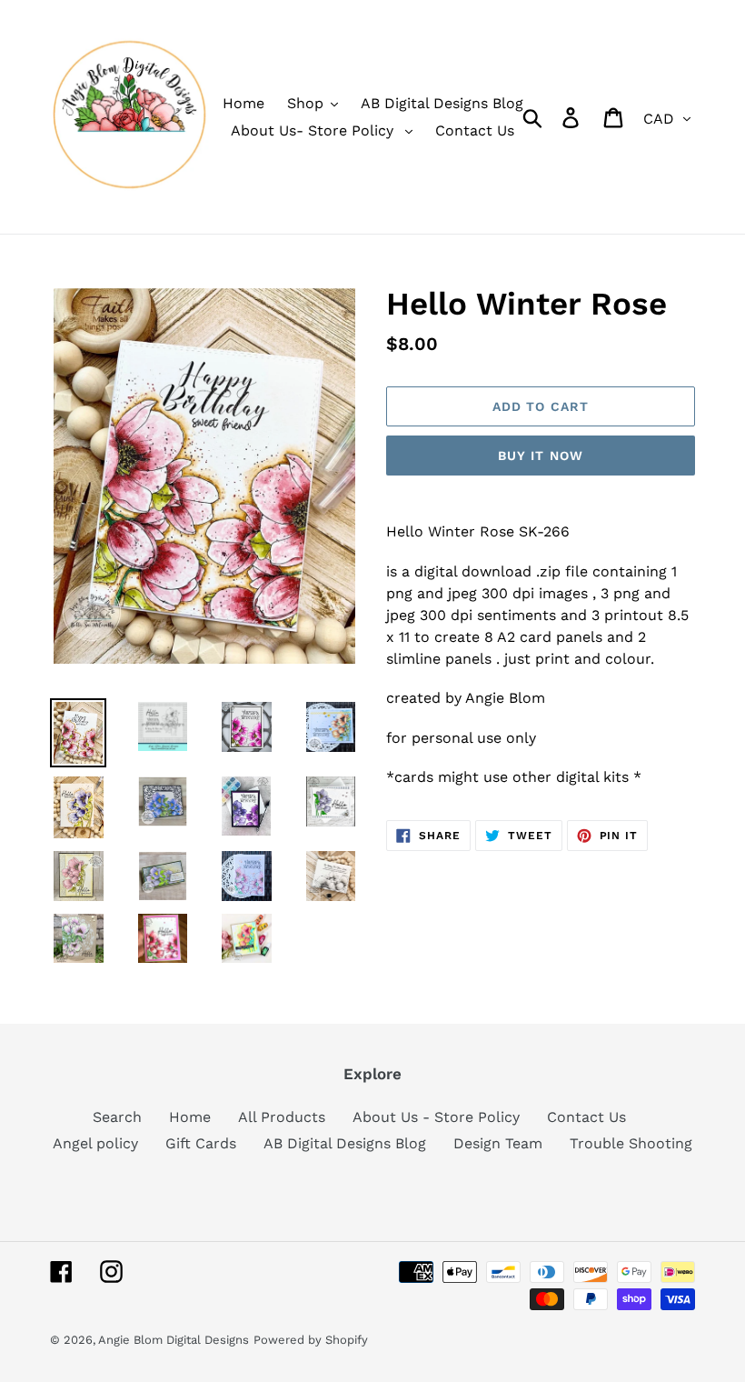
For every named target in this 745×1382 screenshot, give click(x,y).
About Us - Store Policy (436, 1117)
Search (117, 1117)
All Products (281, 1117)
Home (190, 1117)
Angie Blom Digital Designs (173, 1340)
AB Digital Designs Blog (344, 1143)
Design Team (497, 1143)
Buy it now (540, 455)
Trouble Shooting (631, 1143)
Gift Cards (200, 1143)
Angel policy (95, 1143)
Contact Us (586, 1117)
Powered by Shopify (310, 1340)
